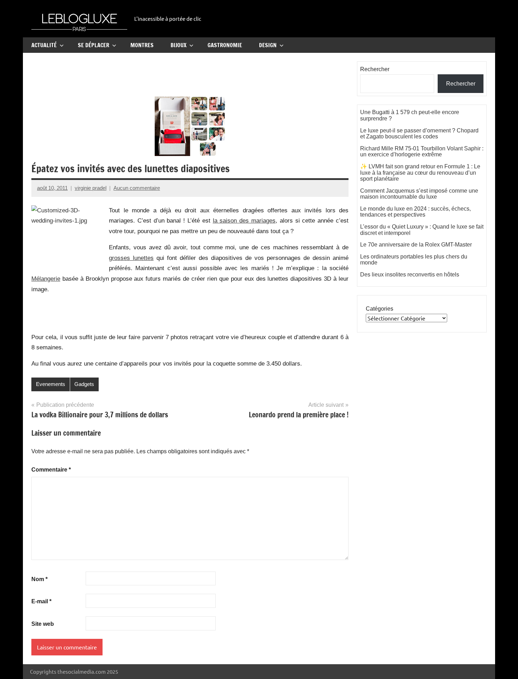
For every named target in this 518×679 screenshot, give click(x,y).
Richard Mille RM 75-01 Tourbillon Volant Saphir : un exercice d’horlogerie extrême (421, 151)
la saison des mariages (244, 220)
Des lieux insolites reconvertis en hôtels (409, 275)
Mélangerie (45, 278)
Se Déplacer (93, 45)
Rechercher (374, 69)
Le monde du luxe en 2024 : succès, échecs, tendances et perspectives (415, 212)
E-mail (41, 601)
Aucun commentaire (136, 188)
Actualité (44, 45)
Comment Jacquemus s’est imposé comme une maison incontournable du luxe (419, 194)
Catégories (379, 309)
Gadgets (84, 384)
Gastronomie (225, 45)
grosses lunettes (131, 258)
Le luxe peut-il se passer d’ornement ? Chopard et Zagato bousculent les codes (419, 133)
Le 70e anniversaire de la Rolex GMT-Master (416, 245)
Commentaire (51, 470)
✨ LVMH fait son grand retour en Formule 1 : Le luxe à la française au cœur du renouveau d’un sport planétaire (420, 172)
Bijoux (178, 45)
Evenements (50, 384)
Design (268, 45)
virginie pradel (90, 188)
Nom (39, 579)
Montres (142, 45)
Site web (42, 624)
